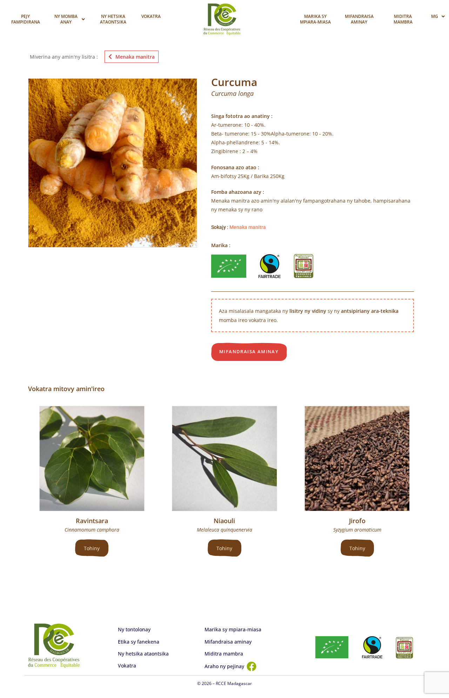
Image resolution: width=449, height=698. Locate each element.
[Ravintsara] (92, 458)
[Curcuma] (112, 163)
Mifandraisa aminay (359, 19)
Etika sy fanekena (138, 641)
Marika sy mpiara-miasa (315, 19)
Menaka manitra (135, 56)
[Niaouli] (224, 458)
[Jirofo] (357, 458)
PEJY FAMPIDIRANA (25, 19)
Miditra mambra (403, 19)
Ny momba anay (66, 19)
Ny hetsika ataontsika (113, 19)
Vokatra (151, 16)
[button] (69, 19)
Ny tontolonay (134, 629)
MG (434, 16)
